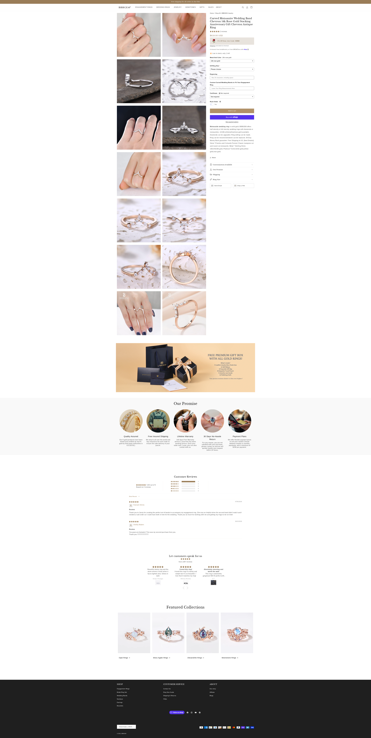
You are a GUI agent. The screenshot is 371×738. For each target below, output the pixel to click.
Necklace (120, 699)
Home (212, 13)
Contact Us (167, 689)
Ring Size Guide (168, 692)
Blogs (211, 695)
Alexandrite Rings (194, 658)
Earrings (120, 702)
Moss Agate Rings (160, 658)
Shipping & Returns (169, 695)
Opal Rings (123, 658)
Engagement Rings (123, 689)
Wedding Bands (122, 695)
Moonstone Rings (229, 658)
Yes (215, 104)
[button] (144, 7)
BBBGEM (123, 733)
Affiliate (212, 692)
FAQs (165, 699)
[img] (134, 502)
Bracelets (120, 706)
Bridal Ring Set (122, 692)
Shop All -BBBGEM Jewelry (224, 13)
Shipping (212, 45)
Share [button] (214, 157)
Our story (213, 689)
